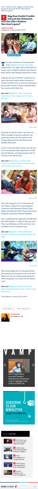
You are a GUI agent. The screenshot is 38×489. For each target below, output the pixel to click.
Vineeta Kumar (7, 28)
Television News (11, 7)
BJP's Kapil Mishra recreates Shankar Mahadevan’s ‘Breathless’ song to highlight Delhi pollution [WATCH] (18, 379)
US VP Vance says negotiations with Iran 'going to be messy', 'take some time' (19, 467)
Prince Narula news (23, 308)
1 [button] (13, 388)
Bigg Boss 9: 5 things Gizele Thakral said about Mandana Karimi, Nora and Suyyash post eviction (18, 163)
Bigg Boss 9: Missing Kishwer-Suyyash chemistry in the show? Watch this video (18, 234)
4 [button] (22, 388)
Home (3, 7)
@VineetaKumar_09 (17, 316)
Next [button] (33, 363)
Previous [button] (4, 363)
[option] (19, 372)
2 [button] (16, 388)
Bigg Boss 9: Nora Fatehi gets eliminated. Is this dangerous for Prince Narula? (16, 96)
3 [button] (19, 388)
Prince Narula (7, 308)
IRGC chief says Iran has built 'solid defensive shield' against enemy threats (20, 443)
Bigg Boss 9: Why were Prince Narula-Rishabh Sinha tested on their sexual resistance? (18, 289)
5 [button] (25, 388)
